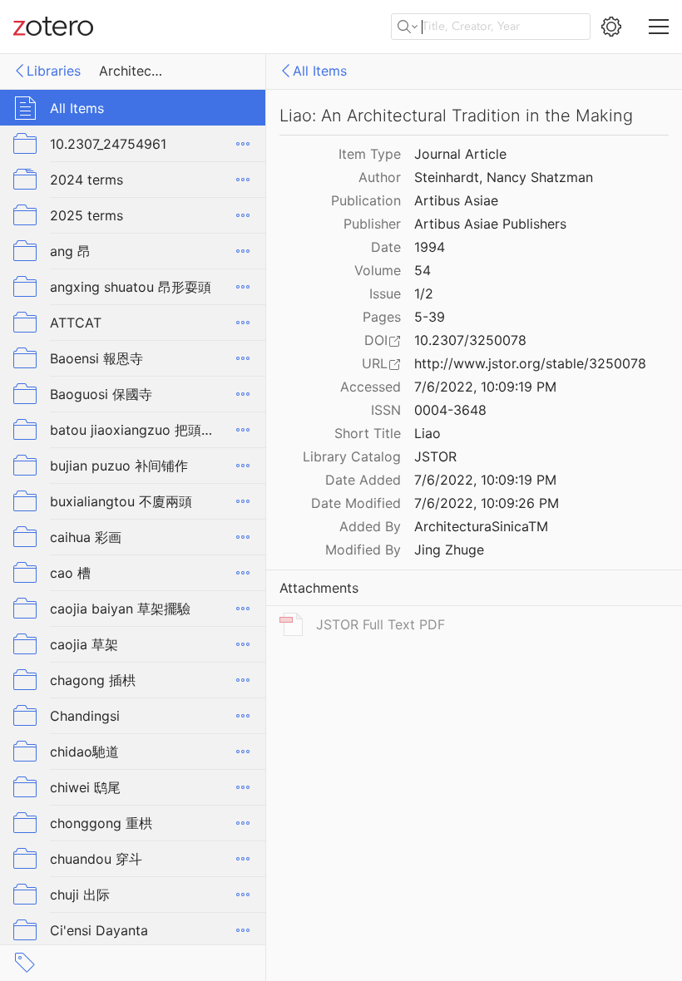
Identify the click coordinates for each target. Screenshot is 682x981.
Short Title (367, 433)
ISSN (386, 410)
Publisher (372, 223)
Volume (377, 270)
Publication (366, 200)
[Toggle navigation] (658, 26)
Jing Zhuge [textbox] (449, 549)
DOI (376, 340)
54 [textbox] (422, 270)
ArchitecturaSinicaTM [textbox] (481, 526)
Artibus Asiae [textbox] (456, 200)
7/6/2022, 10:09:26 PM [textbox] (486, 503)
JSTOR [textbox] (435, 456)
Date (386, 247)
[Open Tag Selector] (24, 962)
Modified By (363, 549)
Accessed (370, 386)
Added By (370, 526)
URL (375, 363)
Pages (382, 316)
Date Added (363, 479)
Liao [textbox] (427, 433)
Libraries (54, 70)
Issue (385, 293)
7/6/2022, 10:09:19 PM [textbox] (485, 386)
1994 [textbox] (429, 247)
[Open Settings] (611, 26)
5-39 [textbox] (429, 316)
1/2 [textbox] (423, 293)
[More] (243, 144)
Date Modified (356, 503)
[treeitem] (133, 108)
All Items (320, 70)
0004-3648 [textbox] (450, 410)
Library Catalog (352, 456)
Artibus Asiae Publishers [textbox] (490, 223)
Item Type (370, 153)
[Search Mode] (407, 26)
